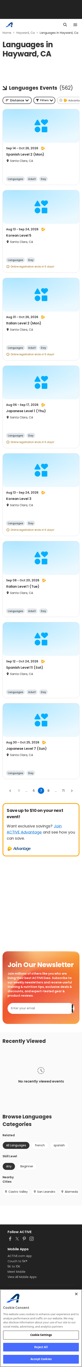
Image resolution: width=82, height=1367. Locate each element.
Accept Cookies (41, 1359)
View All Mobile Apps (22, 1277)
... (26, 791)
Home (7, 33)
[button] (44, 100)
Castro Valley (18, 1192)
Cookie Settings (41, 1335)
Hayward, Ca (25, 33)
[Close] (76, 1294)
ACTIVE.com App (20, 1256)
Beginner (26, 1166)
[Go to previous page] (10, 791)
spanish (59, 1145)
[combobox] (17, 100)
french (40, 1145)
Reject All (41, 1347)
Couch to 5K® (17, 1261)
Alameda (71, 1192)
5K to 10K (14, 1266)
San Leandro (46, 1192)
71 (63, 791)
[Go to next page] (72, 791)
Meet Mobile (16, 1272)
